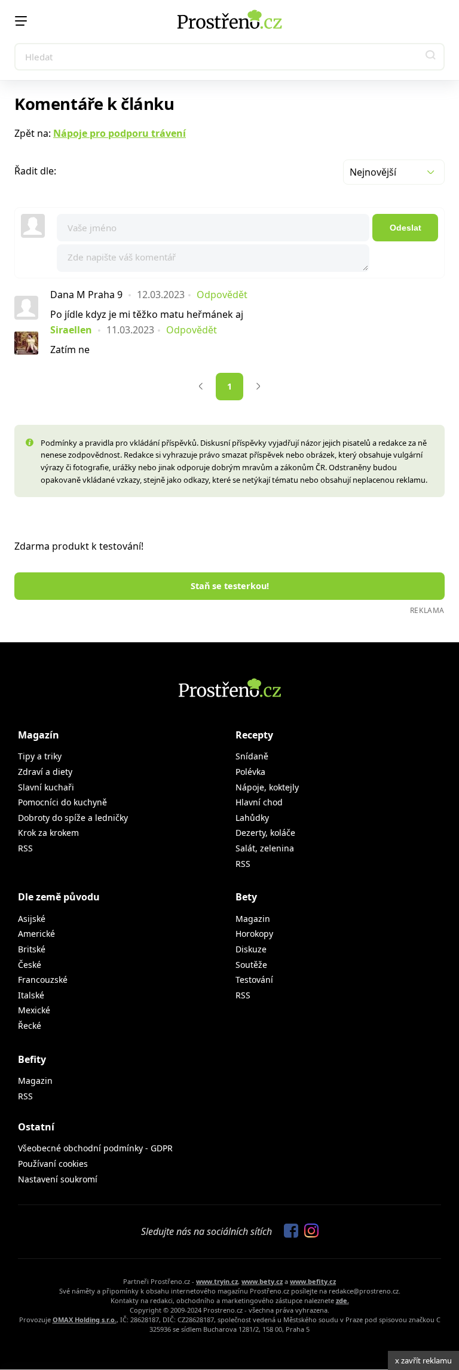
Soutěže (251, 964)
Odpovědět (222, 294)
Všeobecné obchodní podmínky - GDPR (95, 1148)
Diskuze (251, 949)
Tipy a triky (40, 756)
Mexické (34, 1010)
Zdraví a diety (45, 771)
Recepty (254, 734)
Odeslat (405, 227)
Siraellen (71, 329)
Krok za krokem (48, 832)
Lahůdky (252, 817)
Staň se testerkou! (230, 585)
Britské (31, 949)
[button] (431, 57)
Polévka (250, 771)
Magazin (252, 918)
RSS (25, 848)
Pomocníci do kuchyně (62, 802)
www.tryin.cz (217, 1281)
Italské (31, 995)
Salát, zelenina (264, 848)
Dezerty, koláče (265, 832)
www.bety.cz (262, 1281)
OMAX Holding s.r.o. (85, 1319)
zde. (342, 1300)
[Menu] (21, 21)
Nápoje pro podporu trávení (119, 133)
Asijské (31, 918)
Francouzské (43, 979)
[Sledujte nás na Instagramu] (308, 1231)
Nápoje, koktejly (267, 787)
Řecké (29, 1025)
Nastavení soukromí (57, 1179)
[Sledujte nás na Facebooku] (288, 1231)
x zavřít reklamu (423, 1360)
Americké (36, 933)
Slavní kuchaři (46, 787)
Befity (32, 1059)
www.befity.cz (313, 1281)
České (29, 964)
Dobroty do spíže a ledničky (73, 817)
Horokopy (254, 933)
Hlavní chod (259, 802)
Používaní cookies (53, 1163)
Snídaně (251, 756)
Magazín (38, 734)
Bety (246, 896)
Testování (254, 979)
